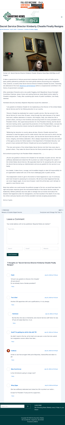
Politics (36, 29)
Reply (12, 286)
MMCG (36, 421)
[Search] (27, 406)
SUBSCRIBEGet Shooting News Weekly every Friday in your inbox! (49, 407)
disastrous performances (27, 86)
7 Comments (20, 29)
